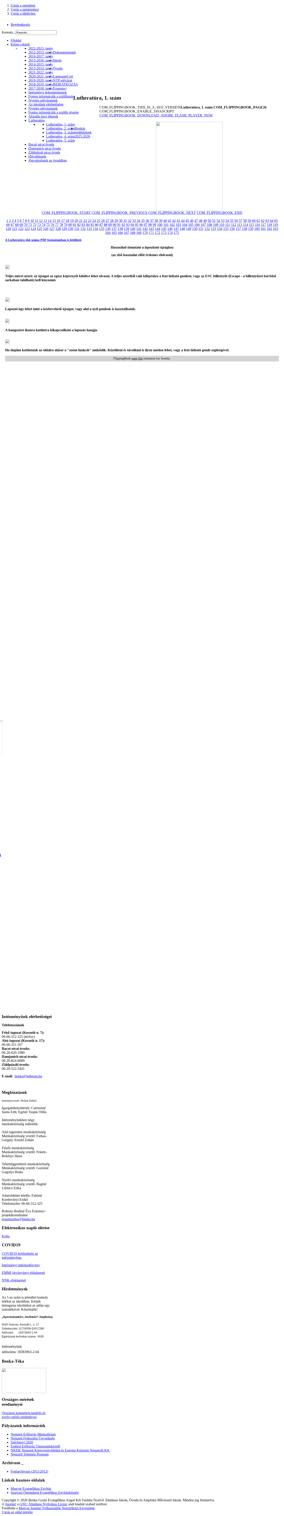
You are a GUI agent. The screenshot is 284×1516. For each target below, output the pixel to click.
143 (151, 229)
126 (45, 229)
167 (126, 233)
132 (83, 229)
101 (166, 225)
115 (251, 225)
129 (64, 229)
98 (150, 225)
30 (120, 221)
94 (132, 225)
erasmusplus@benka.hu (18, 1219)
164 (107, 233)
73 (39, 225)
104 (184, 225)
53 (223, 221)
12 (41, 221)
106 (197, 225)
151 (201, 229)
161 (263, 229)
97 (145, 225)
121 (14, 229)
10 (32, 221)
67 (12, 225)
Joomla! (10, 1504)
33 (134, 221)
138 (120, 229)
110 (221, 225)
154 (219, 229)
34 (138, 221)
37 (152, 221)
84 (88, 225)
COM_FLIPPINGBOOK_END (219, 213)
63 (267, 221)
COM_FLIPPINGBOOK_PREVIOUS (119, 213)
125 (39, 229)
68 (17, 225)
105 (190, 225)
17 (63, 221)
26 (103, 221)
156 (232, 229)
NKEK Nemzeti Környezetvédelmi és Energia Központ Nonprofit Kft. (60, 1450)
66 (8, 225)
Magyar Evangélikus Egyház (31, 1488)
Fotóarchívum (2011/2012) (29, 1471)
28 (112, 221)
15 (54, 221)
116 (257, 225)
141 (139, 229)
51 (214, 221)
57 (240, 221)
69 (21, 225)
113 (239, 225)
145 (163, 229)
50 (209, 221)
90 (114, 225)
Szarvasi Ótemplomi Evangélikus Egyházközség (45, 1492)
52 (218, 221)
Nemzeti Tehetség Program (30, 1454)
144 (157, 229)
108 (209, 225)
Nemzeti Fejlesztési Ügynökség (33, 1438)
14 (49, 221)
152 (207, 229)
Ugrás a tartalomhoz (25, 9)
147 (176, 229)
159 (250, 229)
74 (43, 225)
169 (139, 233)
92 (123, 225)
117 (263, 225)
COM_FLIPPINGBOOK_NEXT (172, 213)
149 (188, 229)
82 (79, 225)
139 (126, 229)
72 (34, 225)
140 (132, 229)
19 (72, 221)
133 (89, 229)
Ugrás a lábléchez (23, 13)
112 (233, 225)
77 (57, 225)
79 (65, 225)
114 (245, 225)
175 (176, 233)
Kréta (6, 1236)
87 (101, 225)
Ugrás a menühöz (23, 5)
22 (85, 221)
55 (231, 221)
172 (157, 233)
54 (227, 221)
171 (151, 233)
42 (174, 221)
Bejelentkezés (20, 24)
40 (165, 221)
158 (244, 229)
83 (83, 225)
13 (45, 221)
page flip (137, 358)
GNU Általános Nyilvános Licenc (43, 1504)
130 (70, 229)
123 (27, 229)
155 (226, 229)
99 (154, 225)
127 (52, 229)
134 (95, 229)
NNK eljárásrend (14, 1280)
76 (52, 225)
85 (92, 225)
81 (74, 225)
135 (101, 229)
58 (245, 221)
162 (269, 229)
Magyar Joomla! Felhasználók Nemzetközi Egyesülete (57, 1508)
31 (125, 221)
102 (172, 225)
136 (107, 229)
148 (182, 229)
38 (156, 221)
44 (183, 221)
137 (114, 229)
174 (170, 233)
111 (227, 225)
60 (254, 221)
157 (238, 229)
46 (191, 221)
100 (159, 225)
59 (249, 221)
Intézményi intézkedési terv (21, 1265)
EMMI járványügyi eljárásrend (23, 1273)
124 (33, 229)
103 (178, 225)
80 (70, 225)
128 (58, 229)
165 (114, 233)
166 (120, 233)
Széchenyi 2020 (22, 1442)
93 (128, 225)
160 (257, 229)
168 (132, 233)
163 (275, 229)
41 (169, 221)
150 (194, 229)
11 (36, 221)
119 (275, 225)
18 (67, 221)
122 (21, 229)
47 (196, 221)
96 (141, 225)
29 (116, 221)
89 (110, 225)
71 (30, 225)
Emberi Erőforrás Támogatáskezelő (35, 1446)
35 (143, 221)
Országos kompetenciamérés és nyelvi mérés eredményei (23, 1415)
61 (258, 221)
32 (129, 221)
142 (145, 229)
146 (170, 229)
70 (26, 225)
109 (215, 225)
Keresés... (9, 32)
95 (136, 225)
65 (276, 221)
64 (271, 221)
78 (61, 225)
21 (81, 221)
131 (76, 229)
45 (187, 221)
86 (97, 225)
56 (236, 221)
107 (203, 225)
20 (76, 221)
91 (119, 225)
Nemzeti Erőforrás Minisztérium (33, 1434)
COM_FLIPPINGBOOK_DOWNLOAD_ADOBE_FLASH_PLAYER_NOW (156, 115)
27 (107, 221)
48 (200, 221)
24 (94, 221)
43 (178, 221)
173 (163, 233)
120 (8, 229)
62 (262, 221)
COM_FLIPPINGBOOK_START (66, 213)
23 (89, 221)
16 (58, 221)
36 (147, 221)
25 (98, 221)
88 (105, 225)
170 (145, 233)
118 (269, 225)
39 (160, 221)
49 (205, 221)
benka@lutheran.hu (28, 1076)
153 (213, 229)
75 (48, 225)
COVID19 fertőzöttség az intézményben (20, 1255)
